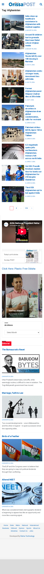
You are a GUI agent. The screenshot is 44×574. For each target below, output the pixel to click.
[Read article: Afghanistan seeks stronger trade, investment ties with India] (13, 77)
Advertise (14, 531)
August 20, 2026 (31, 30)
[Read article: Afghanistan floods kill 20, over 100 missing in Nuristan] (13, 60)
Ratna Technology (27, 536)
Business (5, 528)
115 (26, 208)
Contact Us (23, 531)
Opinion (21, 528)
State (12, 525)
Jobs (31, 531)
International (34, 525)
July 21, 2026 (30, 64)
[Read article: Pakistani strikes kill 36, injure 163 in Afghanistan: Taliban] (13, 134)
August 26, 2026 (8, 420)
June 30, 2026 (30, 122)
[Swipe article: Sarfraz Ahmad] (22, 296)
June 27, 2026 (30, 161)
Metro (18, 525)
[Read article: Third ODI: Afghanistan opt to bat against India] (13, 194)
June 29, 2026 (30, 138)
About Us (36, 528)
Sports (28, 528)
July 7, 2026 (30, 100)
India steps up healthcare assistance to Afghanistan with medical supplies (32, 21)
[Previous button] (4, 296)
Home (6, 525)
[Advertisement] (22, 566)
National (25, 525)
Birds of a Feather (10, 436)
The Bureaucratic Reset (13, 349)
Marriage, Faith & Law (12, 393)
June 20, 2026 (30, 183)
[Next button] (40, 296)
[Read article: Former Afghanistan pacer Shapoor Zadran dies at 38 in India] (13, 95)
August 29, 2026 (8, 376)
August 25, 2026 (8, 463)
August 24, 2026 (8, 506)
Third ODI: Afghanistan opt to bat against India (33, 190)
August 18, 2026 (31, 49)
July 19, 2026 (30, 82)
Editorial (14, 528)
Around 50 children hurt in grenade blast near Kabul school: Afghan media (33, 40)
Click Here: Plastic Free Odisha (18, 268)
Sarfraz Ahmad (16, 310)
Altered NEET (8, 479)
